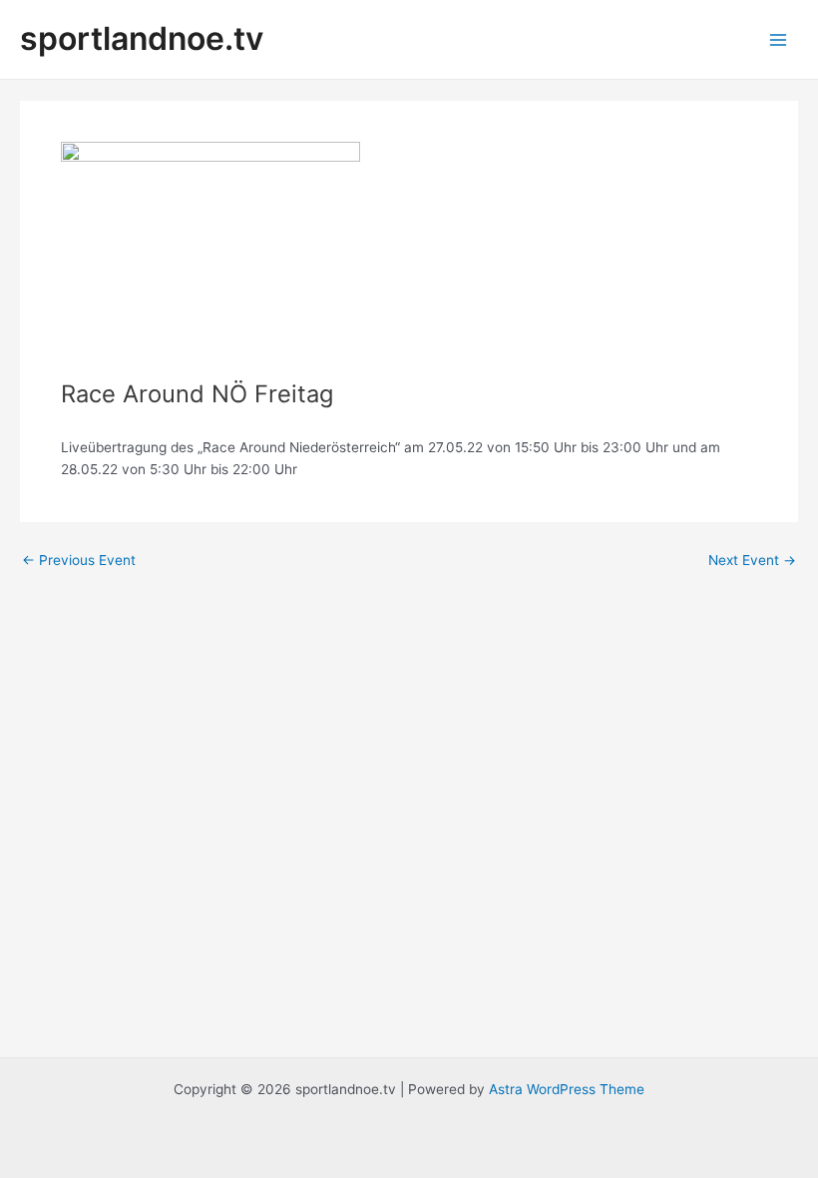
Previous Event (79, 561)
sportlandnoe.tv (141, 38)
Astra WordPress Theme (566, 1089)
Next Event (752, 561)
